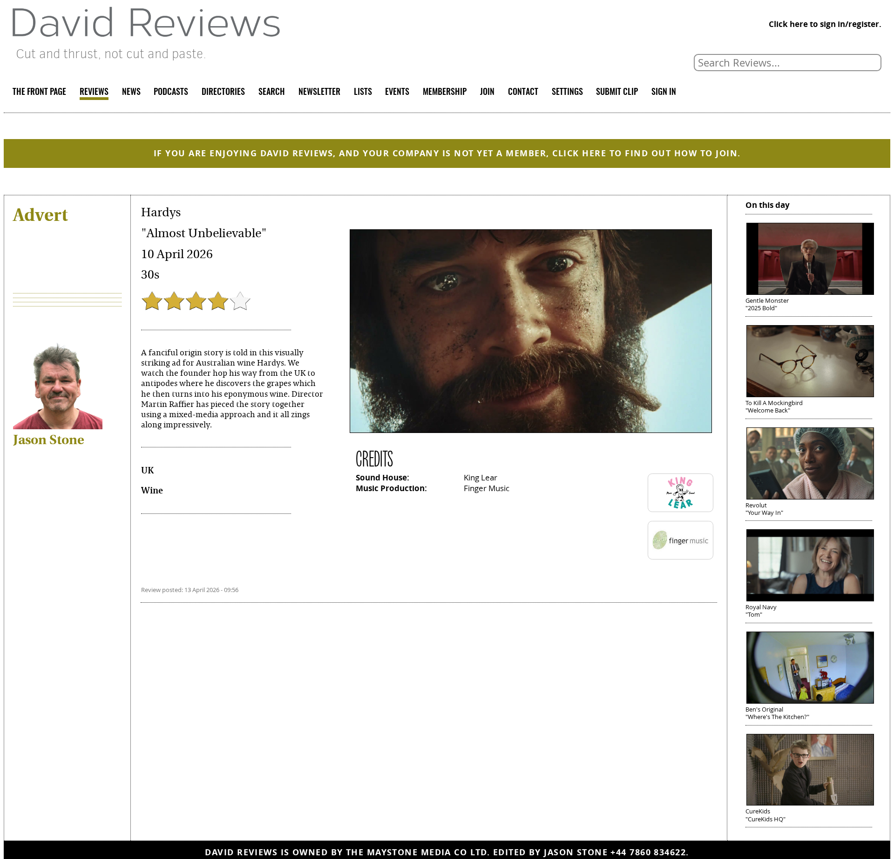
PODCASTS (171, 92)
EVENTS (397, 92)
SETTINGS (567, 92)
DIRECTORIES (223, 92)
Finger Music (486, 488)
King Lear (480, 477)
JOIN (487, 92)
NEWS (131, 92)
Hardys (161, 212)
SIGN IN (663, 92)
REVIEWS (94, 92)
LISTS (363, 92)
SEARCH (271, 92)
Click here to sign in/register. (825, 24)
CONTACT (523, 92)
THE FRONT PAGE (39, 92)
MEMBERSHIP (445, 92)
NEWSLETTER (319, 92)
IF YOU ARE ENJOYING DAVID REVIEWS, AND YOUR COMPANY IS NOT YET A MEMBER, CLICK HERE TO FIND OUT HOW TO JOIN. (447, 153)
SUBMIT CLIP (617, 92)
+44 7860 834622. (649, 852)
